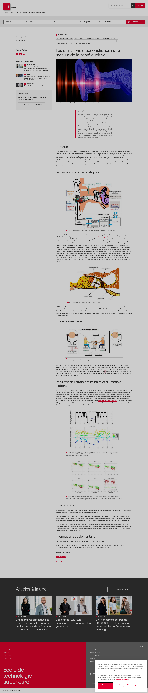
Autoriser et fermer (105, 686)
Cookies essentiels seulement (124, 686)
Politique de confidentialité (122, 679)
